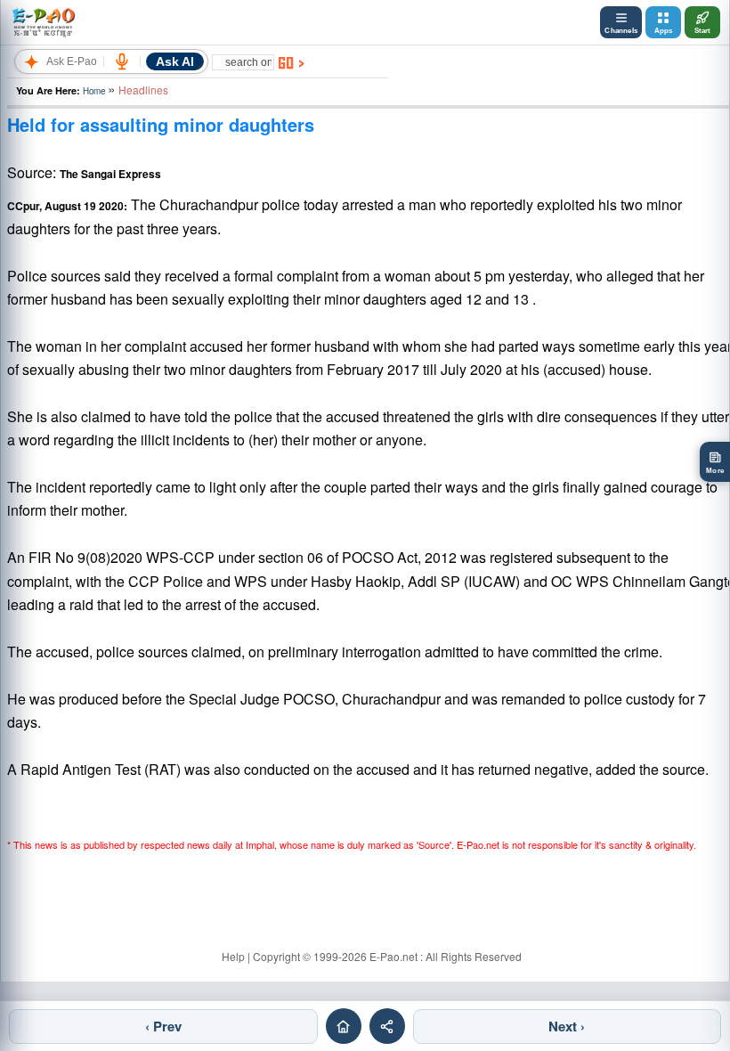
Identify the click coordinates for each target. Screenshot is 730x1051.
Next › (566, 1026)
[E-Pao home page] (343, 1026)
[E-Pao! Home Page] (43, 22)
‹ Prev (163, 1026)
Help (233, 956)
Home (94, 91)
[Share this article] (387, 1026)
